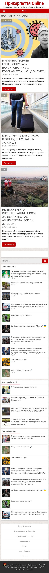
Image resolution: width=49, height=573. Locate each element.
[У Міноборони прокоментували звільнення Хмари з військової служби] (6, 442)
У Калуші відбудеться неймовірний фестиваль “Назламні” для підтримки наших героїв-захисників (28, 421)
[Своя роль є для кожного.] (6, 321)
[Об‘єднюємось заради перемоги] (6, 393)
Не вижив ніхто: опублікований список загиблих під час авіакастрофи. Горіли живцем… (19, 217)
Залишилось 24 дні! (19, 360)
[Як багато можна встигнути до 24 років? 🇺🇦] (6, 332)
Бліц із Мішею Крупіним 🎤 (21, 370)
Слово (24, 546)
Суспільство (6, 20)
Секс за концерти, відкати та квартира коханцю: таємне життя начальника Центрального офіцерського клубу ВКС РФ (28, 350)
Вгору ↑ (30, 569)
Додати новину (24, 526)
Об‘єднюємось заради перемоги (24, 387)
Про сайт (24, 556)
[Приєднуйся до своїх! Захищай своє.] (6, 300)
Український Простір (24, 536)
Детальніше (9, 89)
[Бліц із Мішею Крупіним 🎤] (6, 377)
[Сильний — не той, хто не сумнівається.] (6, 289)
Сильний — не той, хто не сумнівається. (26, 283)
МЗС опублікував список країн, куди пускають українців (20, 139)
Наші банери (24, 551)
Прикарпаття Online (24, 3)
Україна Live (24, 541)
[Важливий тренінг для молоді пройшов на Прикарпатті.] (6, 404)
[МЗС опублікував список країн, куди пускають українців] (24, 113)
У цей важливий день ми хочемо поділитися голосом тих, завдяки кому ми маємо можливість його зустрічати (28, 339)
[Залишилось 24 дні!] (6, 366)
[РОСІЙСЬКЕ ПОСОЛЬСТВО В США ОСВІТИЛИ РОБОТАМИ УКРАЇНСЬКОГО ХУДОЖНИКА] (6, 415)
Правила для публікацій (24, 531)
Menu (24, 11)
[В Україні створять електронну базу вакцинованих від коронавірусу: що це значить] (24, 38)
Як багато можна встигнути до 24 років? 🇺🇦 (28, 326)
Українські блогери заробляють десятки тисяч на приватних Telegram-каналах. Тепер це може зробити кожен (28, 273)
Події (4, 95)
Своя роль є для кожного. (21, 315)
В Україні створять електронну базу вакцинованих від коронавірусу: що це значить (23, 66)
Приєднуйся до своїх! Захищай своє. (25, 294)
